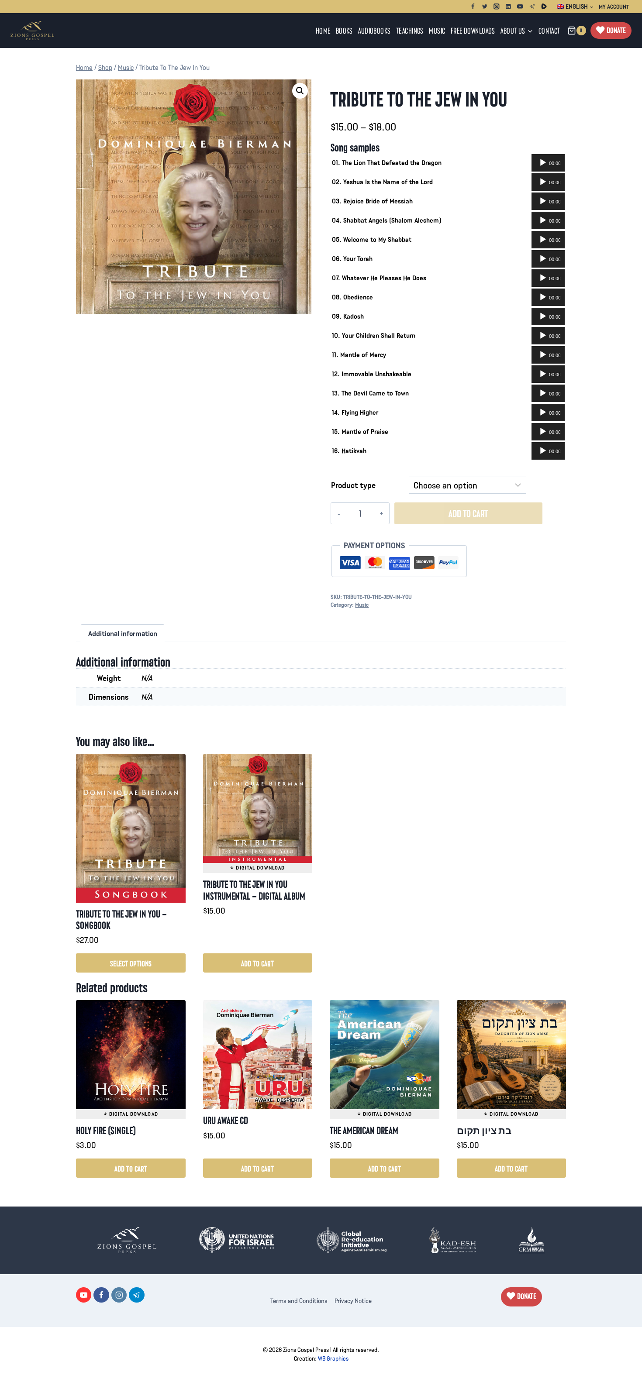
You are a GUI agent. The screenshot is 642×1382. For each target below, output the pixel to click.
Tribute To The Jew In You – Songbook (121, 919)
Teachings (410, 30)
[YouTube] (520, 6)
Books (344, 30)
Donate (616, 29)
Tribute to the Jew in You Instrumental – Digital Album (254, 889)
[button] (300, 91)
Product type (353, 484)
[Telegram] (532, 6)
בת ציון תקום (484, 1130)
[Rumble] (544, 6)
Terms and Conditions (299, 1300)
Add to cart (468, 513)
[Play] (542, 162)
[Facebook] (473, 6)
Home (323, 30)
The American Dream (364, 1130)
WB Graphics (333, 1358)
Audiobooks (374, 30)
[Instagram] (497, 6)
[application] (548, 163)
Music (437, 30)
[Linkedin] (508, 6)
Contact (549, 30)
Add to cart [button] (257, 963)
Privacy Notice (353, 1300)
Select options (131, 963)
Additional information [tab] (122, 633)
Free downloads (473, 30)
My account (614, 6)
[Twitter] (484, 6)
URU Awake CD (225, 1120)
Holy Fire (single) (106, 1130)
